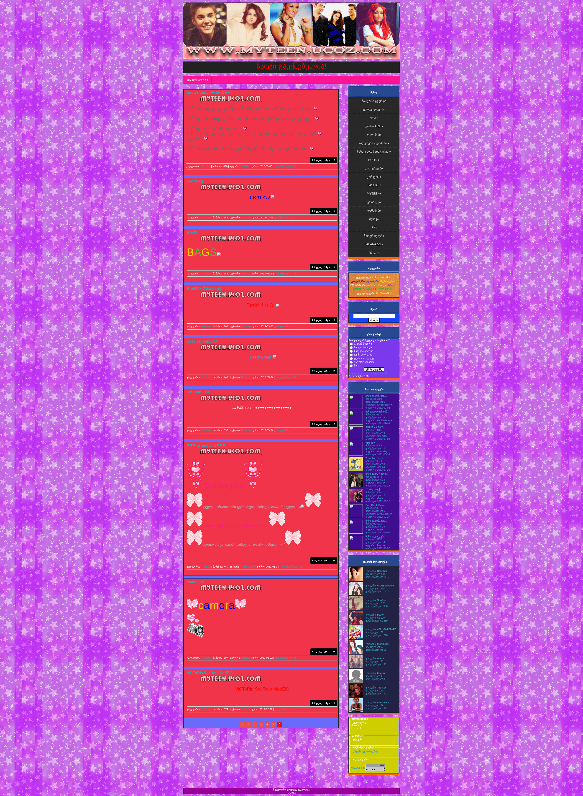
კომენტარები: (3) (286, 326)
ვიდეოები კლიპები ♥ (374, 143)
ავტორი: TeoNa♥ (376, 545)
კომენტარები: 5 (375, 401)
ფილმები (374, 134)
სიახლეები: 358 (375, 574)
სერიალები (374, 202)
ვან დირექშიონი (364, 362)
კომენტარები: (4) (291, 566)
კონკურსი (374, 177)
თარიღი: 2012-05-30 (378, 469)
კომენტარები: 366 (377, 606)
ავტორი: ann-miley (376, 436)
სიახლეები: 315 (375, 588)
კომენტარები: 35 (376, 679)
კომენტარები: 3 (375, 464)
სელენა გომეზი (363, 351)
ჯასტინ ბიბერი (363, 343)
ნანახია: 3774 (374, 476)
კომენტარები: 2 (375, 448)
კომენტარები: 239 (377, 620)
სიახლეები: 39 (374, 690)
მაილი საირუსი (363, 347)
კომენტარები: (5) (285, 273)
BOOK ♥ (374, 160)
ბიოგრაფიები (374, 236)
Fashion (206, 166)
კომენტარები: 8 (375, 479)
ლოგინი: (376, 571)
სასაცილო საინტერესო (374, 151)
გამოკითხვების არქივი (376, 373)
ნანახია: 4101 (374, 430)
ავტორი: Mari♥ (374, 498)
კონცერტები (374, 168)
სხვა (357, 365)
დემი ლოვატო (363, 354)
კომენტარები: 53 (376, 664)
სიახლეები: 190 (375, 617)
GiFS (374, 227)
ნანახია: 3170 (374, 539)
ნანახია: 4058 (374, 445)
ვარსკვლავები (374, 109)
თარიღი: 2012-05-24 (378, 454)
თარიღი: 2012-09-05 (378, 423)
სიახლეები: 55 (374, 661)
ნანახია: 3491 (374, 492)
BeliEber (245, 166)
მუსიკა (374, 219)
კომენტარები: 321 (377, 693)
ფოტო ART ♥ (374, 126)
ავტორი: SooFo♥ (376, 482)
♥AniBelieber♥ (248, 566)
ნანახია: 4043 (374, 461)
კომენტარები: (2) (284, 166)
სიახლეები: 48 (374, 676)
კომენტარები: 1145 (377, 577)
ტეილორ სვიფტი (364, 358)
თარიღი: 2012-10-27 (378, 516)
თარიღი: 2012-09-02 (378, 407)
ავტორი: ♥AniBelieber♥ (379, 404)
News (374, 118)
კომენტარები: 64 (376, 708)
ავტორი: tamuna (375, 467)
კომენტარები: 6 (375, 526)
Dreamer (246, 217)
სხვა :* (374, 252)
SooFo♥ (245, 709)
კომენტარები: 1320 (377, 591)
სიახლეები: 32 (374, 705)
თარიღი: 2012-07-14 (378, 485)
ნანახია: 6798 (374, 398)
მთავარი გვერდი (197, 79)
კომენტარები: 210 (377, 635)
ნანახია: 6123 (374, 414)
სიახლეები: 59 (374, 646)
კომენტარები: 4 (375, 417)
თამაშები (374, 210)
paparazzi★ (374, 244)
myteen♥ (374, 193)
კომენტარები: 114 (377, 649)
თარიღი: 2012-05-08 (378, 439)
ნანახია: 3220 (374, 523)
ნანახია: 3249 (374, 508)
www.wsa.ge (358, 767)
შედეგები (354, 373)
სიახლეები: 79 (374, 632)
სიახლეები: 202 (375, 603)
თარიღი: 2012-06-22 (378, 501)
